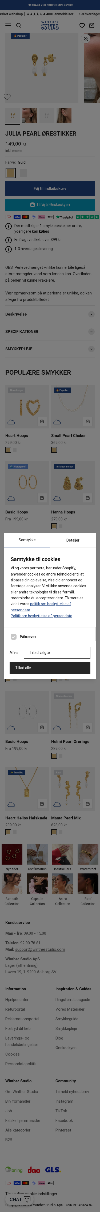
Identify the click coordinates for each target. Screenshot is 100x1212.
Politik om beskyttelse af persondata (41, 616)
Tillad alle (23, 668)
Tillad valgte (40, 652)
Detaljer (72, 540)
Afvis (14, 652)
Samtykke (27, 540)
